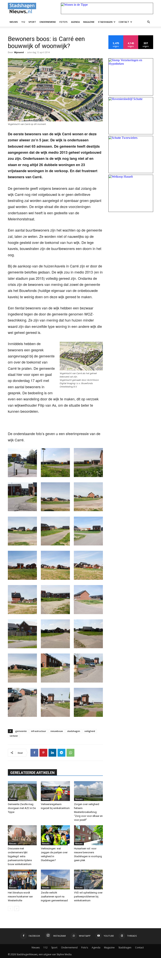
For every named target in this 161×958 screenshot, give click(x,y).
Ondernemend (47, 21)
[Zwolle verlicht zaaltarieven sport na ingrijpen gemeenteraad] (55, 879)
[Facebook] (34, 753)
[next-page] (16, 908)
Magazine (88, 21)
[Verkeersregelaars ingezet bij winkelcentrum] (55, 791)
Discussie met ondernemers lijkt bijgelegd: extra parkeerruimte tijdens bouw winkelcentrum (20, 856)
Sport (32, 21)
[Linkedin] (52, 753)
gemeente (21, 731)
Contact (124, 21)
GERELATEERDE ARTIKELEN (32, 773)
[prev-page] (10, 908)
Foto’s (63, 21)
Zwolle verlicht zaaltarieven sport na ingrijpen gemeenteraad (54, 896)
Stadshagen (105, 21)
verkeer (14, 735)
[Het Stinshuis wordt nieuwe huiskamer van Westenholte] (22, 879)
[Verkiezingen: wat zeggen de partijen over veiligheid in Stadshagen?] (55, 835)
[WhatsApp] (70, 753)
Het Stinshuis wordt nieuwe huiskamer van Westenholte (20, 896)
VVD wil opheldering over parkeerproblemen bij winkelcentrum (88, 896)
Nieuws (14, 21)
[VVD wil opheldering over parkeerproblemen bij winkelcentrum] (88, 879)
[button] (148, 21)
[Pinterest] (43, 753)
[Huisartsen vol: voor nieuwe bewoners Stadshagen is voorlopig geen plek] (88, 835)
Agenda (75, 21)
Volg (131, 36)
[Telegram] (61, 753)
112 (23, 21)
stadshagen (73, 731)
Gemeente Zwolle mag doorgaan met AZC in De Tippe (22, 808)
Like (116, 36)
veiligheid (89, 731)
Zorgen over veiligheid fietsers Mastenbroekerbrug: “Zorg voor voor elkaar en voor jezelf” (88, 812)
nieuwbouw (56, 731)
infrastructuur (38, 731)
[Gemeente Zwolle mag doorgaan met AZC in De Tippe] (22, 791)
